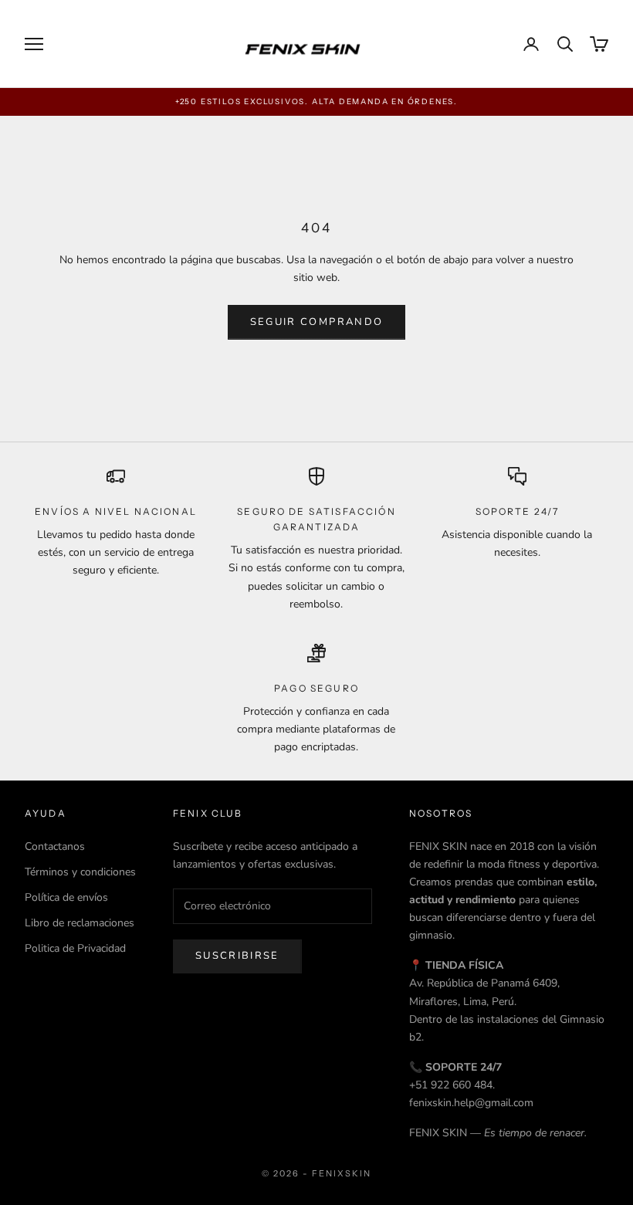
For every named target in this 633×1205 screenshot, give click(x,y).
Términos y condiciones (80, 872)
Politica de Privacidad (75, 948)
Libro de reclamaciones (79, 923)
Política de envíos (66, 897)
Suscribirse (237, 956)
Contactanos (55, 846)
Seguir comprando (316, 322)
